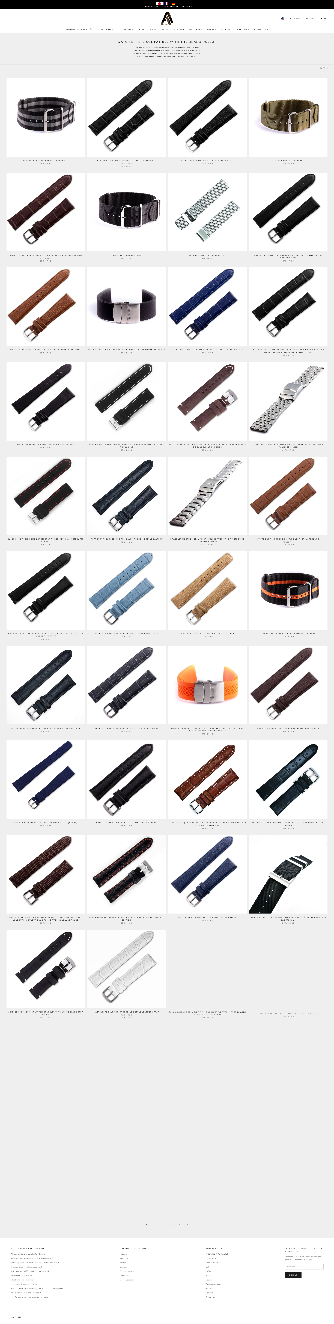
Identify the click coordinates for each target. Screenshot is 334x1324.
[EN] (159, 3)
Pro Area (123, 1254)
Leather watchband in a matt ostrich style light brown (126, 1107)
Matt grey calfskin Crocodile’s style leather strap (127, 728)
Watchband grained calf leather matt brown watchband (46, 350)
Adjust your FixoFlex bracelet (22, 1280)
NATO (153, 29)
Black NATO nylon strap (126, 255)
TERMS (123, 1262)
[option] (167, 3)
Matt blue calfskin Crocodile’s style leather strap (127, 634)
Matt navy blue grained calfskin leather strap (207, 917)
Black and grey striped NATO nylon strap (45, 161)
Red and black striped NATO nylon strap (288, 1199)
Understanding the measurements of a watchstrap (30, 1258)
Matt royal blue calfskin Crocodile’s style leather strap (207, 350)
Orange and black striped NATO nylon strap (288, 634)
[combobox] (159, 3)
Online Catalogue (127, 1280)
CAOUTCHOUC (126, 29)
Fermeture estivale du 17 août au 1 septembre (167, 7)
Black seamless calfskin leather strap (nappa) (46, 444)
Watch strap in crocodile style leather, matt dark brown (45, 255)
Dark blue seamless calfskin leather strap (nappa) (45, 823)
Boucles (179, 29)
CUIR (142, 29)
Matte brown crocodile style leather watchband (288, 539)
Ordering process (127, 1271)
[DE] (174, 3)
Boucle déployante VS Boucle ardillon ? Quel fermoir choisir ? (35, 1262)
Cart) (323, 18)
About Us (124, 1258)
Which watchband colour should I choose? (27, 1254)
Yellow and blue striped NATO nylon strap (45, 1107)
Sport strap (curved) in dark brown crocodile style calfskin (207, 1107)
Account (298, 18)
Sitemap (123, 1267)
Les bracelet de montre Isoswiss (23, 1284)
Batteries (243, 29)
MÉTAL (165, 29)
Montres (226, 29)
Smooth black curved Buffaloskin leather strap (126, 823)
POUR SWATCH (105, 29)
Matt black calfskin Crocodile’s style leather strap (126, 161)
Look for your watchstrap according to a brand (29, 1297)
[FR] (167, 3)
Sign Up (293, 1275)
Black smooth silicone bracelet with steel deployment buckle (127, 350)
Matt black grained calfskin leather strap (207, 161)
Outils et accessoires (202, 29)
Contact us (261, 29)
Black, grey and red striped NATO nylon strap (288, 1012)
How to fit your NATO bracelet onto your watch (29, 1271)
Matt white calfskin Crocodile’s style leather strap (126, 1012)
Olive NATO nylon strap (288, 161)
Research (310, 18)
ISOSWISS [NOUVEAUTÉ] (79, 29)
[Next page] (187, 1224)
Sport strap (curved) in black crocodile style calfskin (45, 728)
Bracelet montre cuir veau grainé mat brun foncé (288, 728)
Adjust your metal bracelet (21, 1275)
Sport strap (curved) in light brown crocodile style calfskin (288, 1107)
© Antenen (16, 1317)
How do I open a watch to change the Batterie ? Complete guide (36, 1288)
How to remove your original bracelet (25, 1293)
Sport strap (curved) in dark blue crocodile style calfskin (127, 539)
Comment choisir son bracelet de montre (26, 1267)
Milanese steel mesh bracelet (207, 255)
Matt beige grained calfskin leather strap (207, 634)
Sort (323, 68)
